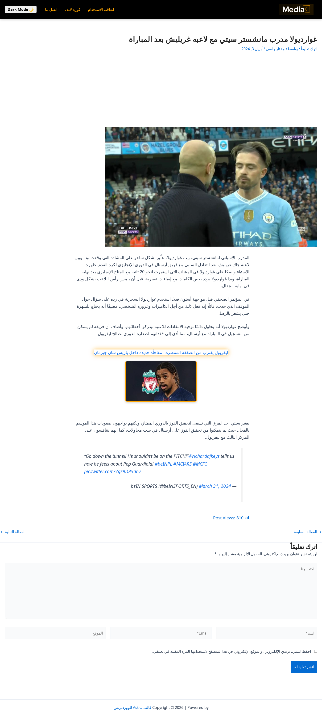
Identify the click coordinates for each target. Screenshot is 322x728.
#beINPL (163, 464)
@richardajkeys (203, 456)
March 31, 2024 (215, 486)
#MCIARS (182, 464)
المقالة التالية (12, 532)
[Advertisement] (161, 89)
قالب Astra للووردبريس (132, 707)
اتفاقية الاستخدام (101, 9)
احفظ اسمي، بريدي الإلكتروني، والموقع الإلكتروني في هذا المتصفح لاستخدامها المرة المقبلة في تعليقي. (231, 651)
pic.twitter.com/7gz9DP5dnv (112, 471)
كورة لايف (72, 9)
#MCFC (200, 464)
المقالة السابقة (308, 532)
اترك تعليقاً (309, 48)
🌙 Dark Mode (21, 9)
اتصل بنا (51, 9)
